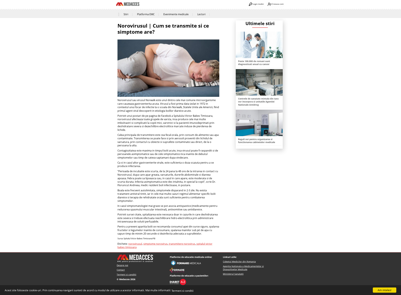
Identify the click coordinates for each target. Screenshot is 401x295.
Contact (121, 269)
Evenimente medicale (176, 14)
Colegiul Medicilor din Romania (239, 261)
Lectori (201, 14)
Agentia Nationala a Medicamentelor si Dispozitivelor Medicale (243, 268)
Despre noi (122, 265)
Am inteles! (384, 290)
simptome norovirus (155, 243)
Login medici (258, 4)
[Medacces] (127, 1)
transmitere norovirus (181, 243)
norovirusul (135, 243)
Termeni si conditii (182, 290)
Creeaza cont (277, 4)
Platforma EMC (146, 14)
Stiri (126, 14)
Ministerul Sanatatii (233, 273)
